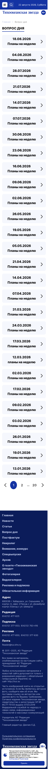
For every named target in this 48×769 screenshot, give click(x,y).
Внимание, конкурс (15, 548)
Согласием (13, 759)
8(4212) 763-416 (29, 625)
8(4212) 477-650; (11, 635)
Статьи (7, 526)
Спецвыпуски (11, 554)
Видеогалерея (11, 579)
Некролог (8, 543)
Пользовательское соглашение (18, 736)
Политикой (24, 759)
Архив (6, 559)
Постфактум (10, 537)
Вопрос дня (10, 532)
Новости (8, 520)
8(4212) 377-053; (11, 625)
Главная (6, 22)
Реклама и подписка (16, 585)
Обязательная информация (20, 590)
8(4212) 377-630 (29, 635)
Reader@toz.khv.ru (11, 644)
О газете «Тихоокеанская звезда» (19, 567)
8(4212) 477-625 (10, 616)
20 (34, 485)
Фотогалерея (11, 574)
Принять (24, 763)
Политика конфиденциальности (19, 738)
